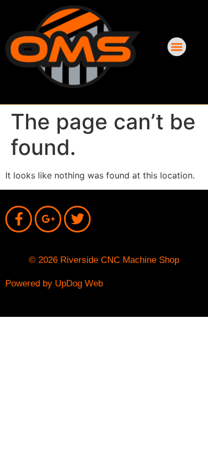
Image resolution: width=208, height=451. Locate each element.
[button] (176, 46)
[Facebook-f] (18, 219)
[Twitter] (77, 219)
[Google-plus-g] (48, 219)
